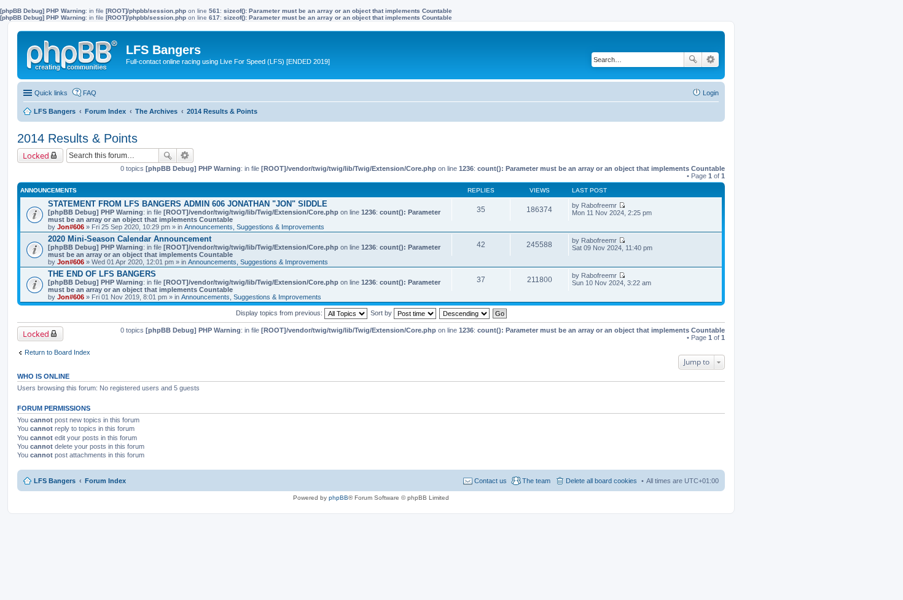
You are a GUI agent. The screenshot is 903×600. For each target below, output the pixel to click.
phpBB (338, 497)
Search (693, 59)
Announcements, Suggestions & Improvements (254, 227)
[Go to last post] (622, 205)
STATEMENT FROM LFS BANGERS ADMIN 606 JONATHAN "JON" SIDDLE (187, 203)
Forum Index (105, 480)
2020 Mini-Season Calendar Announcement (129, 238)
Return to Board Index (57, 352)
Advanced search (710, 59)
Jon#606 (70, 227)
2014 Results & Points (77, 138)
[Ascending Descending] (465, 313)
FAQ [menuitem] (89, 93)
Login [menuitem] (711, 93)
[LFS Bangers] (73, 53)
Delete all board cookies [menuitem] (601, 480)
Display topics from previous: (280, 313)
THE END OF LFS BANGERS (102, 273)
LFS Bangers (55, 480)
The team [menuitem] (536, 480)
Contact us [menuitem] (490, 480)
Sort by (382, 313)
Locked (36, 155)
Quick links (51, 93)
